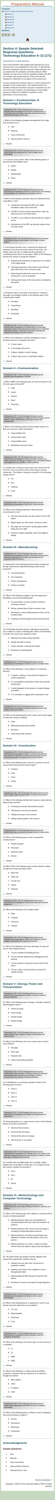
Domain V (10, 25)
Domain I (10, 14)
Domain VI (10, 27)
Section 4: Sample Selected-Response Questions (18, 11)
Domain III (10, 19)
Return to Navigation (43, 1480)
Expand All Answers (9, 61)
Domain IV (10, 22)
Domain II (10, 17)
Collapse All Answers (22, 61)
